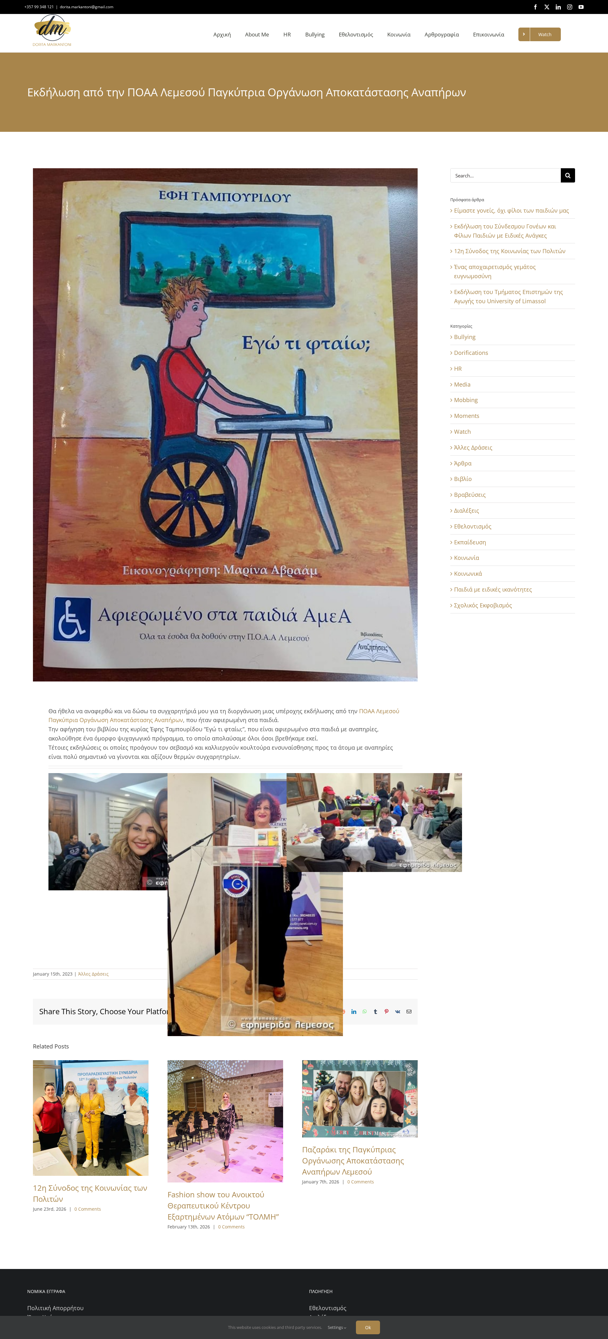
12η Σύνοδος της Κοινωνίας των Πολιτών (510, 251)
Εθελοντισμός (472, 526)
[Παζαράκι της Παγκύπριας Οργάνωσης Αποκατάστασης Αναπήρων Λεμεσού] (360, 1098)
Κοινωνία (466, 557)
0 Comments (87, 1209)
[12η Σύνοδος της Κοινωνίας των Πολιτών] (91, 1118)
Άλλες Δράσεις (93, 974)
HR (458, 368)
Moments (466, 416)
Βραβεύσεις (470, 494)
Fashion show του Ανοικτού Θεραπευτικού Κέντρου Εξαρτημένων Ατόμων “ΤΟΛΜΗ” (223, 1205)
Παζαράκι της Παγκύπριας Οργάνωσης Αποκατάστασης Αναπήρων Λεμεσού (353, 1160)
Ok (368, 1327)
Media (462, 384)
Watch (462, 431)
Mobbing (466, 400)
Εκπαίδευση (470, 542)
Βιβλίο (463, 479)
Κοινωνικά (468, 573)
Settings (336, 1327)
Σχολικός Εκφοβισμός (483, 605)
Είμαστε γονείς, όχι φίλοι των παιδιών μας (511, 210)
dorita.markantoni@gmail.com (86, 7)
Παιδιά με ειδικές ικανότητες (493, 589)
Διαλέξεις (466, 510)
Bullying (465, 337)
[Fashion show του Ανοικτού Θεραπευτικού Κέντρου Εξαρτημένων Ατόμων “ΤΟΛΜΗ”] (225, 1121)
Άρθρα (463, 463)
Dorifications (471, 352)
